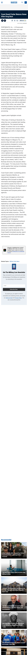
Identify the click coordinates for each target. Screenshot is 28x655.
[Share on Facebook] (12, 20)
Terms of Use (9, 298)
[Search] (22, 2)
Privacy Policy (18, 298)
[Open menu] (2, 2)
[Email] (17, 20)
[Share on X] (15, 20)
